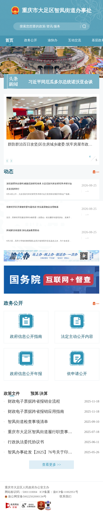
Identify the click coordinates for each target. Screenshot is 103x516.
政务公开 (30, 40)
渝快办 (52, 40)
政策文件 (12, 393)
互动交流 (74, 40)
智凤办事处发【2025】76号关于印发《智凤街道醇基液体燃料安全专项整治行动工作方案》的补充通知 (42, 452)
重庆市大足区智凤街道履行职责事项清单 (42, 432)
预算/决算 (39, 393)
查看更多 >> (51, 465)
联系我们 (65, 496)
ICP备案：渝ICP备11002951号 (59, 492)
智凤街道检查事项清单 (28, 421)
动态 (8, 171)
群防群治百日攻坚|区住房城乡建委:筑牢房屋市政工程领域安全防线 (51, 144)
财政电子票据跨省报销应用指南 (36, 411)
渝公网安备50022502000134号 (27, 496)
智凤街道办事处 (57, 10)
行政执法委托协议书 (26, 442)
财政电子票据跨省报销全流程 (34, 401)
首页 (9, 40)
